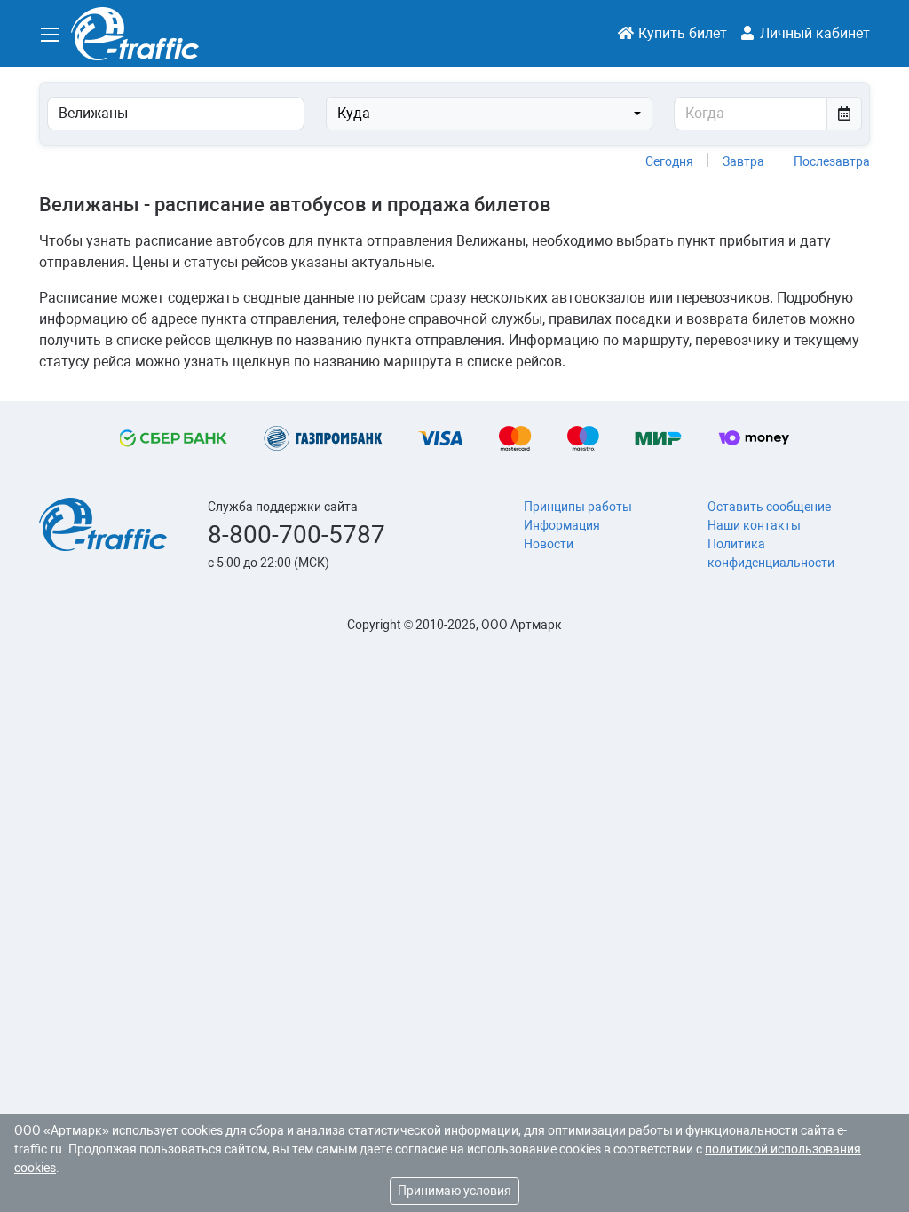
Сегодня (669, 161)
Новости (548, 544)
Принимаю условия (454, 1191)
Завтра (743, 161)
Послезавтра (832, 161)
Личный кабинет (813, 33)
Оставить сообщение (769, 507)
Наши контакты (754, 525)
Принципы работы (578, 507)
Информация (562, 525)
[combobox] (489, 113)
